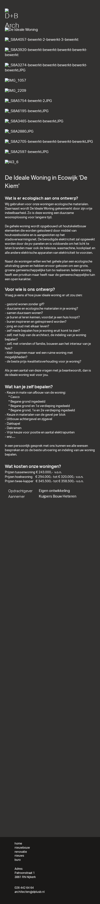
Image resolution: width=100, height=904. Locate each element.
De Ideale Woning (47, 25)
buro (18, 860)
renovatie (21, 852)
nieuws (19, 856)
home (9, 25)
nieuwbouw (24, 25)
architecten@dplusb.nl (30, 892)
